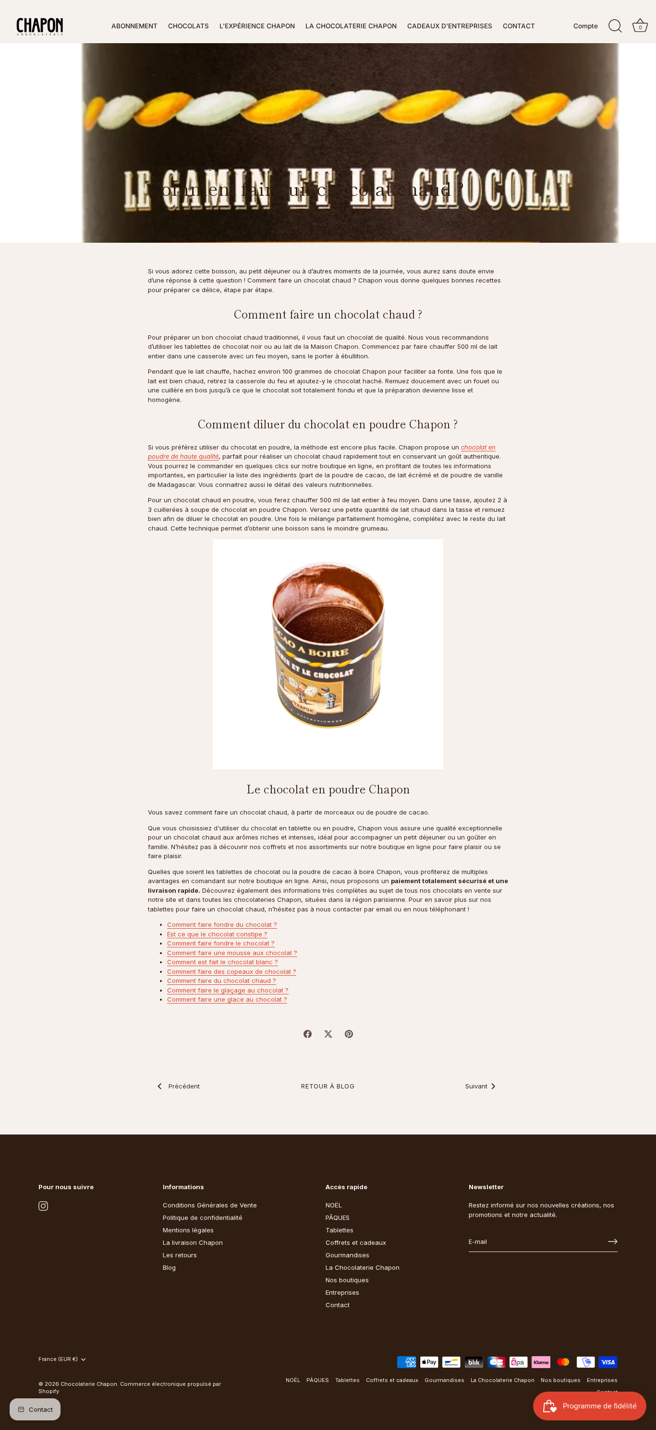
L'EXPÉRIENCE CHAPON (257, 26)
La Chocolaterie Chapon (363, 1267)
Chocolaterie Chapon (89, 1384)
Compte (585, 26)
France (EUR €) (58, 1359)
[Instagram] (43, 1205)
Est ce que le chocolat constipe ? (217, 934)
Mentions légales (188, 1230)
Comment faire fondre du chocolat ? (222, 924)
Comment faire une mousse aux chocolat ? (232, 953)
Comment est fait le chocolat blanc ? (222, 962)
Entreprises (342, 1292)
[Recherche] (615, 26)
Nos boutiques (347, 1280)
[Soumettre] (613, 1241)
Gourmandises (347, 1255)
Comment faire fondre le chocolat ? (221, 943)
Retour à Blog (327, 1086)
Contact (338, 1305)
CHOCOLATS (188, 26)
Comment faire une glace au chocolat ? (227, 999)
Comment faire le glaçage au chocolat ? (228, 990)
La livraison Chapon (193, 1242)
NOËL (334, 1205)
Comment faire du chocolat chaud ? (221, 980)
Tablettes (339, 1230)
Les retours (180, 1255)
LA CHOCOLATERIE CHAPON (351, 26)
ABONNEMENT (134, 26)
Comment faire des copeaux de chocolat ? (231, 971)
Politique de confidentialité (203, 1217)
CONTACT (519, 26)
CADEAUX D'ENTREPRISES (449, 26)
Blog (169, 1267)
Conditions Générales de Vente (210, 1205)
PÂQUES (338, 1217)
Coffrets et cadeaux (356, 1242)
